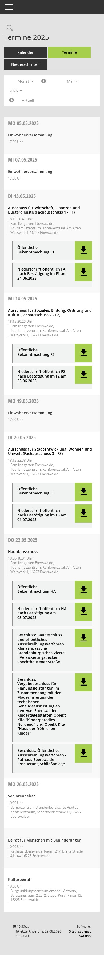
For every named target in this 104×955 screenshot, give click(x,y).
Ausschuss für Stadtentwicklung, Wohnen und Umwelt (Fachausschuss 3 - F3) (50, 451)
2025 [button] (14, 90)
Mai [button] (71, 81)
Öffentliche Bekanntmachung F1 (35, 249)
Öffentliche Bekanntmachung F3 (35, 491)
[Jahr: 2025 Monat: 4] (43, 81)
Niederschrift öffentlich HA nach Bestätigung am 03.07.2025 (41, 613)
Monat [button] (24, 81)
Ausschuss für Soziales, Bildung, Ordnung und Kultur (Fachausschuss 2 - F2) (50, 312)
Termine (69, 52)
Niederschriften (25, 64)
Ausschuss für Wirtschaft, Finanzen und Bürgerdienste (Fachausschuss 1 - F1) (44, 210)
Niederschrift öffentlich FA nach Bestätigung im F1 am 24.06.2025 (41, 273)
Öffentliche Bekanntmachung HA (36, 589)
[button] (83, 250)
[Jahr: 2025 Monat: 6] (11, 100)
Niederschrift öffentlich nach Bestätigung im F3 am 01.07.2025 (41, 515)
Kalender (25, 52)
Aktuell (28, 100)
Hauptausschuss (23, 551)
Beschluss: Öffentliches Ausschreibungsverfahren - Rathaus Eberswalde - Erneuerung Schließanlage (41, 757)
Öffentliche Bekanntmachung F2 (35, 352)
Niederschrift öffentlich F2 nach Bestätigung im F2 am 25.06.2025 (41, 376)
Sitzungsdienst (80, 933)
